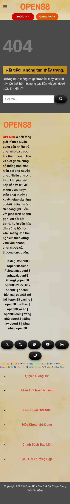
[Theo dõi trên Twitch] (35, 356)
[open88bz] (35, 6)
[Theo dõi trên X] (7, 344)
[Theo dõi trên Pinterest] (34, 344)
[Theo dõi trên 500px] (62, 344)
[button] (5, 6)
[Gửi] (60, 99)
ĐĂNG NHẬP (47, 16)
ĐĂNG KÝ (23, 16)
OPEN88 (9, 137)
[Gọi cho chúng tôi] (20, 344)
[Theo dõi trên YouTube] (47, 344)
